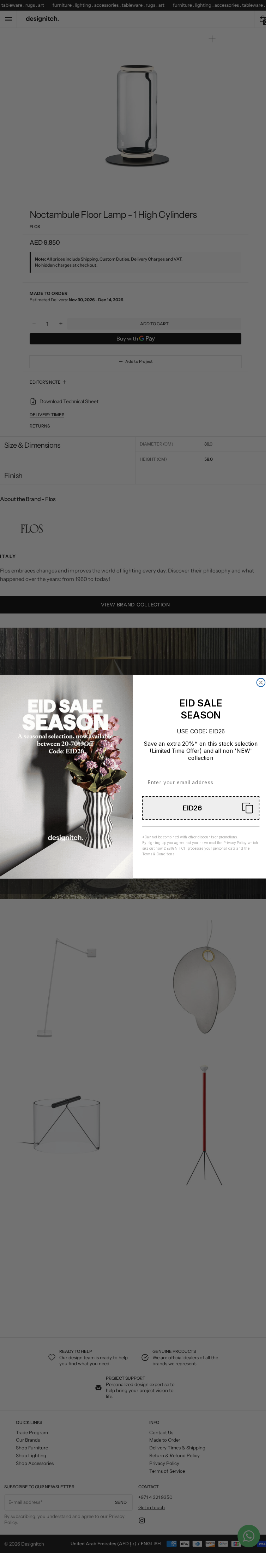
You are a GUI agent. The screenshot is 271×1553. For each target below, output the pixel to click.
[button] (200, 808)
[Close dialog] (261, 682)
